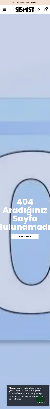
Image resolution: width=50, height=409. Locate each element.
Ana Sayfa (25, 236)
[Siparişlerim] (39, 9)
